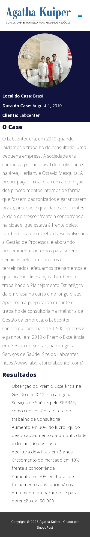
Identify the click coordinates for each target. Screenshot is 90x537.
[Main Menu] (80, 15)
